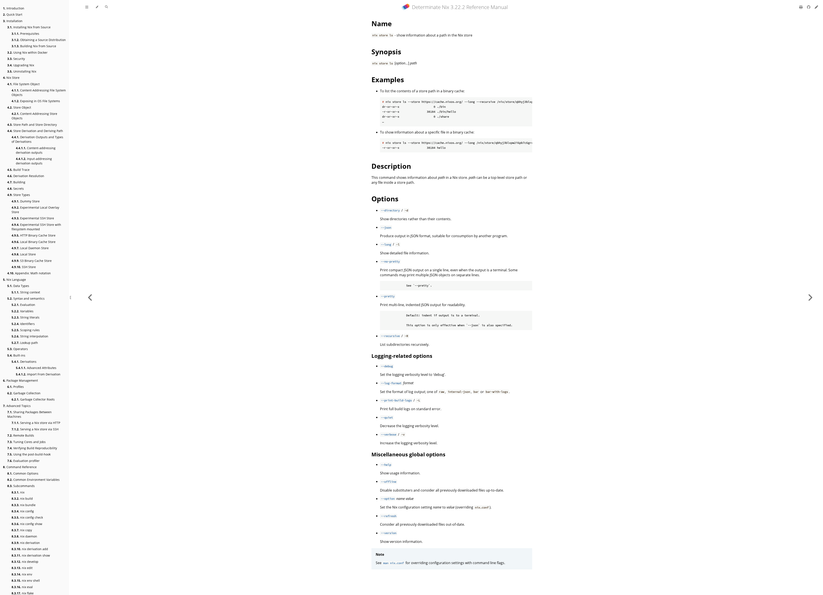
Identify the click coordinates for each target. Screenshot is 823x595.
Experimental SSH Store (33, 218)
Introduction (13, 8)
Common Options (22, 473)
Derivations (24, 362)
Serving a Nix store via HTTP (36, 423)
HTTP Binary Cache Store (34, 235)
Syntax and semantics (26, 298)
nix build (22, 498)
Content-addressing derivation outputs (36, 150)
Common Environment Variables (33, 480)
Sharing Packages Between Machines (29, 414)
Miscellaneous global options (408, 454)
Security (16, 59)
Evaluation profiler (23, 461)
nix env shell (26, 580)
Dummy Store (26, 201)
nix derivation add (30, 549)
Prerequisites (25, 34)
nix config (23, 511)
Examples (387, 79)
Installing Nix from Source (29, 27)
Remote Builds (20, 435)
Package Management (20, 380)
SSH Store (24, 267)
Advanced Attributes (36, 368)
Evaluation (23, 305)
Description (391, 166)
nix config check (27, 517)
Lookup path (25, 343)
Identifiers (23, 324)
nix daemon (24, 536)
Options (384, 198)
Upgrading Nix (20, 65)
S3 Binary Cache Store (32, 261)
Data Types (18, 286)
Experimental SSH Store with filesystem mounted (36, 227)
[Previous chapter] (90, 297)
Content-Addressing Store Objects (34, 116)
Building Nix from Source (34, 46)
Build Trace (18, 170)
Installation (13, 21)
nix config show (27, 524)
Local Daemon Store (30, 248)
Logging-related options (401, 355)
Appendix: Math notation (29, 273)
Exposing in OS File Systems (36, 101)
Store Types (18, 195)
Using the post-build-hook (29, 454)
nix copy (22, 530)
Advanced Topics (17, 406)
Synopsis (386, 51)
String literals (25, 317)
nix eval (22, 587)
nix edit (22, 568)
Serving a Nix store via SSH (35, 429)
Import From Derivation (38, 374)
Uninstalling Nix (21, 71)
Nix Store (11, 78)
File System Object (23, 84)
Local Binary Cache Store (34, 242)
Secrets (15, 189)
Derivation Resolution (25, 176)
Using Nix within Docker (27, 52)
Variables (22, 311)
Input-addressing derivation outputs (34, 161)
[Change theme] (97, 7)
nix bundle (24, 505)
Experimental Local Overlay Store (35, 209)
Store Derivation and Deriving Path (35, 131)
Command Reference (20, 467)
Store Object (19, 107)
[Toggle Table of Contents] (87, 7)
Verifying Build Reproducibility (32, 448)
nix (18, 492)
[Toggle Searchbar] (106, 7)
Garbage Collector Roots (33, 399)
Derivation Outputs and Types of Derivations (37, 139)
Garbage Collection (24, 393)
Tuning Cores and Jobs (26, 442)
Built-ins (16, 355)
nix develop (25, 562)
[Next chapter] (810, 297)
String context (26, 292)
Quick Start (12, 14)
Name (381, 23)
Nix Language (14, 280)
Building (16, 182)
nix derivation (26, 543)
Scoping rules (26, 330)
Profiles (15, 387)
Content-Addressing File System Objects (39, 92)
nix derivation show (31, 555)
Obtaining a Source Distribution (39, 40)
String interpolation (30, 336)
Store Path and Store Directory (32, 125)
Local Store (24, 254)
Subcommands (21, 486)
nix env (22, 574)
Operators (17, 349)
